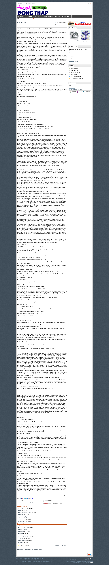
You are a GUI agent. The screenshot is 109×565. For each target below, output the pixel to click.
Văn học (28, 19)
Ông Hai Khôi (21, 531)
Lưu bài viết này (60, 25)
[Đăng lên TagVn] (31, 498)
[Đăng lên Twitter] (25, 498)
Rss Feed (91, 3)
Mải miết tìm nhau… (22, 527)
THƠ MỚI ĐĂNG (73, 27)
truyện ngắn (25, 502)
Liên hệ (34, 3)
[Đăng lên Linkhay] (29, 498)
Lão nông (20, 535)
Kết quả (76, 61)
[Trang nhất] (18, 19)
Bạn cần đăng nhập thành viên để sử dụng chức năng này (30, 549)
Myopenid (87, 91)
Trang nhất (19, 3)
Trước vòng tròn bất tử (74, 41)
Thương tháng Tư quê (85, 41)
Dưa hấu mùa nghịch (23, 516)
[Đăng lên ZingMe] (27, 498)
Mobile (91, 562)
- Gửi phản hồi (64, 545)
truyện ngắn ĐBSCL (33, 502)
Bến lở (19, 526)
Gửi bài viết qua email (61, 22)
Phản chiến (20, 542)
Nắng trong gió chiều (22, 518)
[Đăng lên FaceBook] (23, 498)
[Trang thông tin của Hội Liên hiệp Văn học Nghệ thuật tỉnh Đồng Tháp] (32, 10)
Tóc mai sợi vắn (21, 519)
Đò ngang (20, 533)
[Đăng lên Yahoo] (26, 498)
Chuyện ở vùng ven (22, 540)
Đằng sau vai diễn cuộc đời (24, 512)
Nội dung (22, 19)
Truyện (32, 19)
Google (74, 91)
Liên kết (25, 3)
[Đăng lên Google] (22, 498)
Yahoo (80, 91)
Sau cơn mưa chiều (22, 521)
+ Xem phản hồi (57, 545)
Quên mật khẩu (78, 89)
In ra (58, 24)
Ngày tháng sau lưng (22, 529)
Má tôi (19, 510)
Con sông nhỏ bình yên (23, 536)
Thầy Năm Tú (21, 538)
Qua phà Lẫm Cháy (22, 508)
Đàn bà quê (20, 502)
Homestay (20, 514)
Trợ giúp (29, 3)
